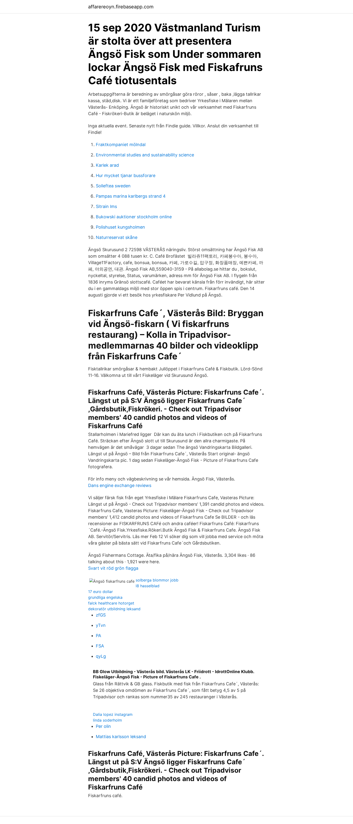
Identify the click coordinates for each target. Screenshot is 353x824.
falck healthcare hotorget (111, 603)
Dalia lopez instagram (113, 714)
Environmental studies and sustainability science (145, 154)
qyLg (101, 656)
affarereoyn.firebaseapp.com (120, 6)
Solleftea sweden (113, 185)
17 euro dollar (100, 591)
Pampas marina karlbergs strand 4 (131, 196)
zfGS (101, 614)
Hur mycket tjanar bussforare (125, 175)
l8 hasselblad (147, 585)
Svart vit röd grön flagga (113, 568)
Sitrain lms (106, 206)
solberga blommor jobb (157, 580)
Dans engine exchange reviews (119, 485)
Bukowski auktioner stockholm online (134, 216)
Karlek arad (107, 165)
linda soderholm (107, 720)
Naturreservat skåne (116, 237)
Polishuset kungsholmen (120, 227)
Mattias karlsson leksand (121, 736)
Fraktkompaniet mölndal (121, 144)
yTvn (101, 625)
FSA (100, 645)
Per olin (103, 726)
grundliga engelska (105, 597)
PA (98, 635)
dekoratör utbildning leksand (114, 608)
